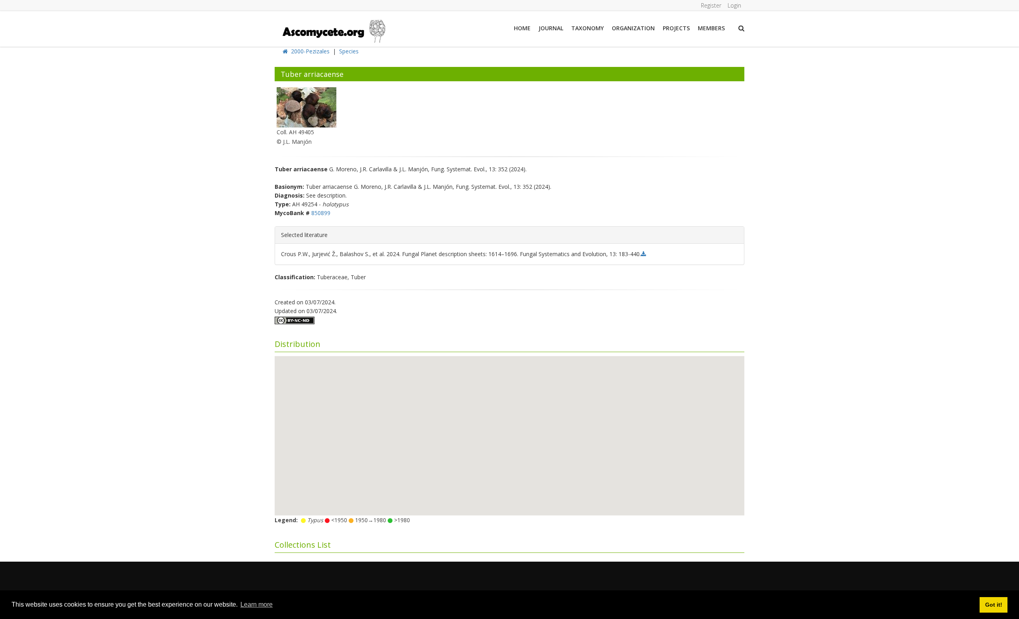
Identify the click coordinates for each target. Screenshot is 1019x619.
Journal (551, 28)
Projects (676, 28)
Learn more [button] (256, 604)
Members (711, 28)
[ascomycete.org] (333, 30)
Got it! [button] (993, 604)
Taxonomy (587, 28)
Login (734, 5)
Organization (633, 28)
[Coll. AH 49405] (306, 106)
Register (711, 5)
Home (522, 28)
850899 (320, 213)
